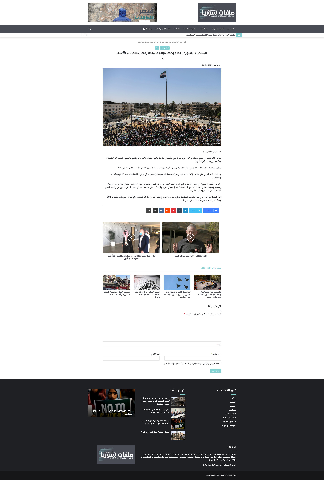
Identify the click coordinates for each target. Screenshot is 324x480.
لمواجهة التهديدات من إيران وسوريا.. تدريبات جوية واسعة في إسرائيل (177, 294)
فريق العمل (147, 29)
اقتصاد (177, 29)
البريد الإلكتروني (216, 354)
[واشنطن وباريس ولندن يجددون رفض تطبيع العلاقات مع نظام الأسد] (207, 282)
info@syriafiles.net (212, 465)
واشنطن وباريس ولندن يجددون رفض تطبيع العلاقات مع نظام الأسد (208, 294)
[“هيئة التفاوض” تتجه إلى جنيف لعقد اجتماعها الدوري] (178, 413)
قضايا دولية (230, 414)
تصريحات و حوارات (163, 29)
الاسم (219, 344)
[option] (111, 403)
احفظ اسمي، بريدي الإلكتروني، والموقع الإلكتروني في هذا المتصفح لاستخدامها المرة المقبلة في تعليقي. (191, 363)
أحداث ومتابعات (174, 42)
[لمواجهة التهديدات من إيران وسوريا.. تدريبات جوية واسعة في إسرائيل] (177, 282)
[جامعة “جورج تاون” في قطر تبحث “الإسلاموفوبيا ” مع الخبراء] (178, 424)
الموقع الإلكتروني (155, 354)
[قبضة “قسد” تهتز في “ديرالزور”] (178, 435)
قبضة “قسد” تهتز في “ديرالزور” (222, 35)
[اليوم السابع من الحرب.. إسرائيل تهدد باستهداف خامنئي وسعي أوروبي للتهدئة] (178, 401)
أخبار (157, 48)
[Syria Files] (217, 12)
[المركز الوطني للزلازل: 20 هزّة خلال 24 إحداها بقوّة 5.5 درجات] (147, 282)
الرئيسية (230, 29)
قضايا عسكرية (218, 29)
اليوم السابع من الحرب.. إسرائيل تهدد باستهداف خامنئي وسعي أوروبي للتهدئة (155, 401)
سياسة (204, 29)
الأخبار (233, 398)
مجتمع (233, 406)
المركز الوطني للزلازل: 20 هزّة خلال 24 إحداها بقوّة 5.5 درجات (147, 294)
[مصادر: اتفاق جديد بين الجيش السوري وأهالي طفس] (116, 282)
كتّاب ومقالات (190, 29)
